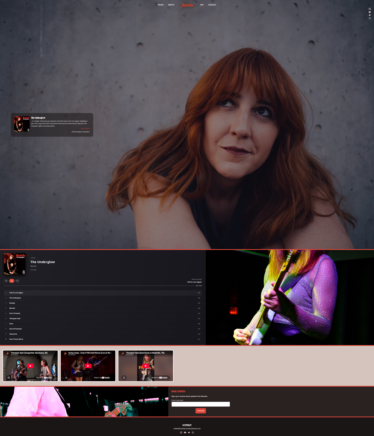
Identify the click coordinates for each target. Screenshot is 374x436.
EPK (201, 5)
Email (177, 400)
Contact (212, 5)
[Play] (11, 281)
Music (161, 5)
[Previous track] (6, 280)
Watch (171, 5)
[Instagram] (370, 12)
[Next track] (17, 280)
